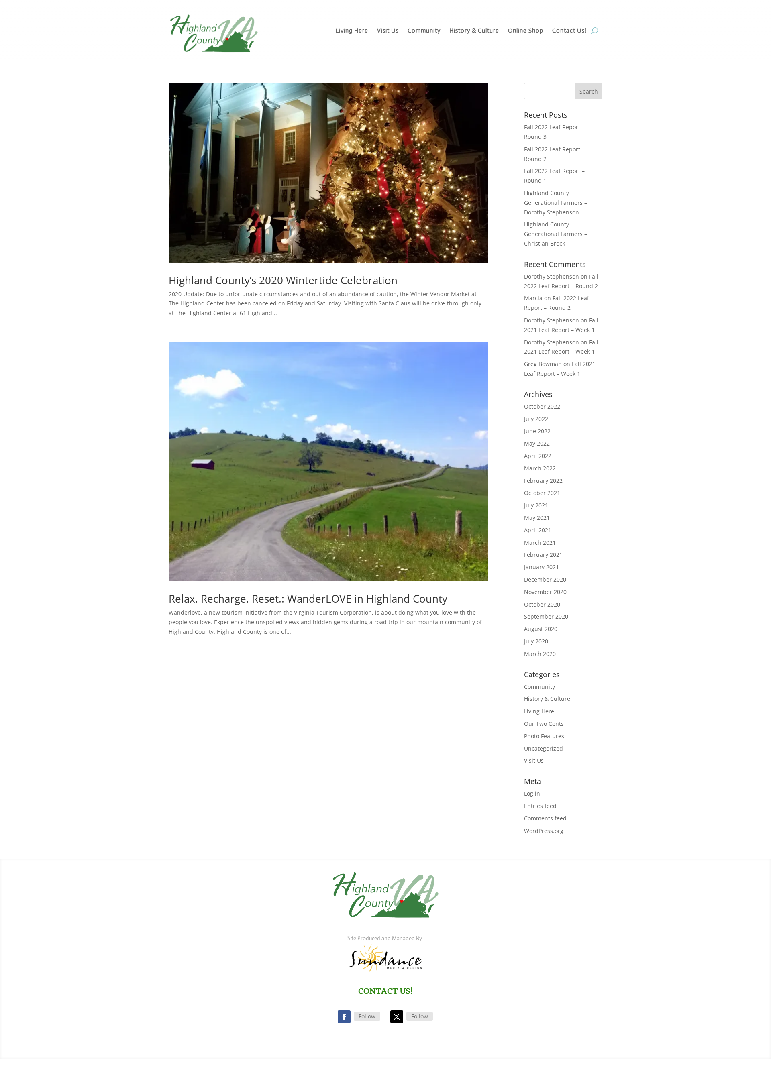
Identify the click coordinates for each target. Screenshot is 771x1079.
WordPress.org (543, 831)
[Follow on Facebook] (344, 1016)
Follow (367, 1016)
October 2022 (542, 406)
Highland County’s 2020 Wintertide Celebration (283, 280)
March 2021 (540, 542)
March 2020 (540, 654)
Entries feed (540, 806)
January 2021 (541, 567)
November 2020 (545, 592)
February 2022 (543, 481)
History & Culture (474, 31)
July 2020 (536, 641)
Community (424, 31)
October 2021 (542, 493)
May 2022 (537, 443)
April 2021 (537, 530)
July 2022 (536, 419)
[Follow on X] (396, 1016)
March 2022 (540, 468)
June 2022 (537, 431)
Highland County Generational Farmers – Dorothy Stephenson (555, 202)
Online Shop (525, 31)
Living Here (352, 31)
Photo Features (544, 736)
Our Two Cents (544, 723)
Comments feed (545, 818)
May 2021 (537, 517)
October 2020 (542, 604)
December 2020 (545, 579)
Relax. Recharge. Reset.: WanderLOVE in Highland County (308, 598)
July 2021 (536, 505)
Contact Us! (569, 31)
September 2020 (546, 616)
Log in (532, 793)
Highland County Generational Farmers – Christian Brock (555, 233)
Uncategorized (543, 748)
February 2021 (543, 554)
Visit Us (388, 31)
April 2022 (537, 456)
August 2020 (540, 629)
